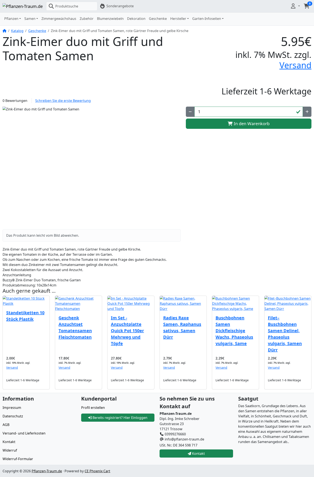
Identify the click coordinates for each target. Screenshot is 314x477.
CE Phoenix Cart (97, 471)
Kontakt (9, 441)
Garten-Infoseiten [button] (206, 18)
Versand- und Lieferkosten (24, 433)
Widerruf (10, 450)
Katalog (17, 30)
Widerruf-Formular (18, 458)
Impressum (12, 407)
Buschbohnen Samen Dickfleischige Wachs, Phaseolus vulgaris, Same (234, 330)
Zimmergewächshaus (58, 18)
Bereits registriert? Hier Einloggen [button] (119, 417)
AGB (6, 424)
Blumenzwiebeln (110, 18)
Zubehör (87, 18)
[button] (295, 6)
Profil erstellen (93, 407)
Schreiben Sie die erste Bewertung (63, 100)
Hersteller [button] (178, 18)
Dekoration (136, 18)
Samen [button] (29, 18)
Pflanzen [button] (11, 18)
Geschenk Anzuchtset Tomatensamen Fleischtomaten (75, 327)
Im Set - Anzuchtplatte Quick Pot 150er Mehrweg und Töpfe (127, 330)
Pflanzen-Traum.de (47, 471)
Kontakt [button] (198, 453)
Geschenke (158, 18)
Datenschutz (13, 416)
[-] (190, 112)
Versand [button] (295, 65)
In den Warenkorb (251, 123)
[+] (307, 112)
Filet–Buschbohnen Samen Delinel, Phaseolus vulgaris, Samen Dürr (285, 334)
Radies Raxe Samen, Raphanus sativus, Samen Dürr (182, 327)
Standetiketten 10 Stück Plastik (25, 316)
